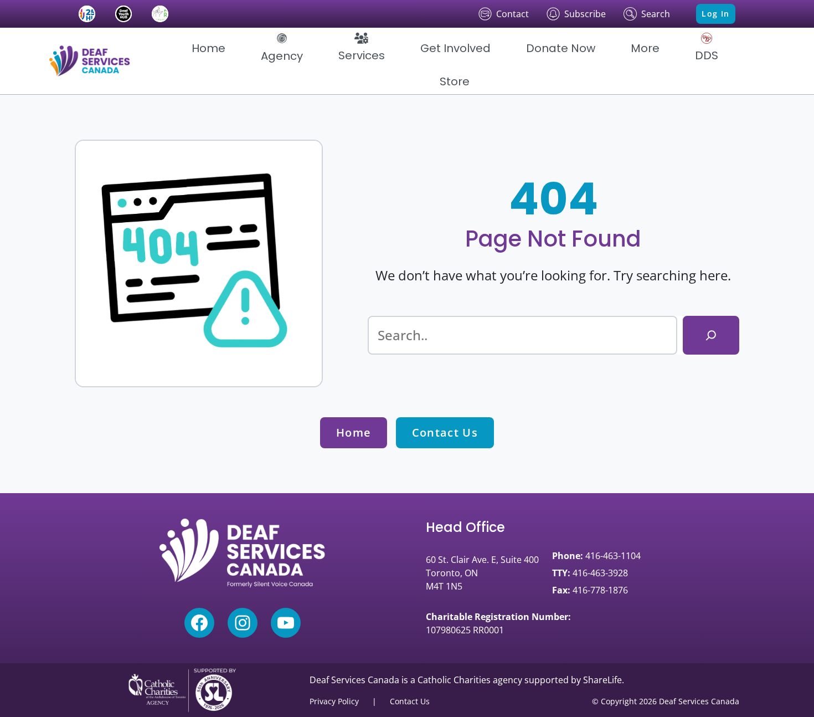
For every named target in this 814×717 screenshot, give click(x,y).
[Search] (711, 335)
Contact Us (445, 432)
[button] (282, 48)
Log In (715, 13)
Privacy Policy (334, 701)
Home (353, 432)
